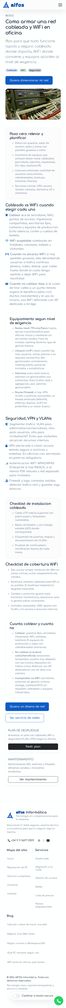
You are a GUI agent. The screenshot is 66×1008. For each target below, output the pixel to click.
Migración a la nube (44, 868)
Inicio (10, 858)
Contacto (12, 885)
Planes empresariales (44, 905)
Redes (39, 886)
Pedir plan (33, 746)
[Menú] (60, 5)
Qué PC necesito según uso (23, 952)
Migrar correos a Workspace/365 (26, 943)
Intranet (11, 893)
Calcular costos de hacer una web (27, 924)
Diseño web (42, 858)
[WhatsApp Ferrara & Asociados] (58, 1000)
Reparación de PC (17, 867)
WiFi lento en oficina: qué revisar (26, 962)
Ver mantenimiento (33, 779)
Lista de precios (45, 895)
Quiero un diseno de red (27, 706)
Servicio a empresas (18, 876)
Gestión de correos (46, 878)
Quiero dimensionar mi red (29, 80)
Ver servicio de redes (25, 717)
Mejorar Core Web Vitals (21, 934)
